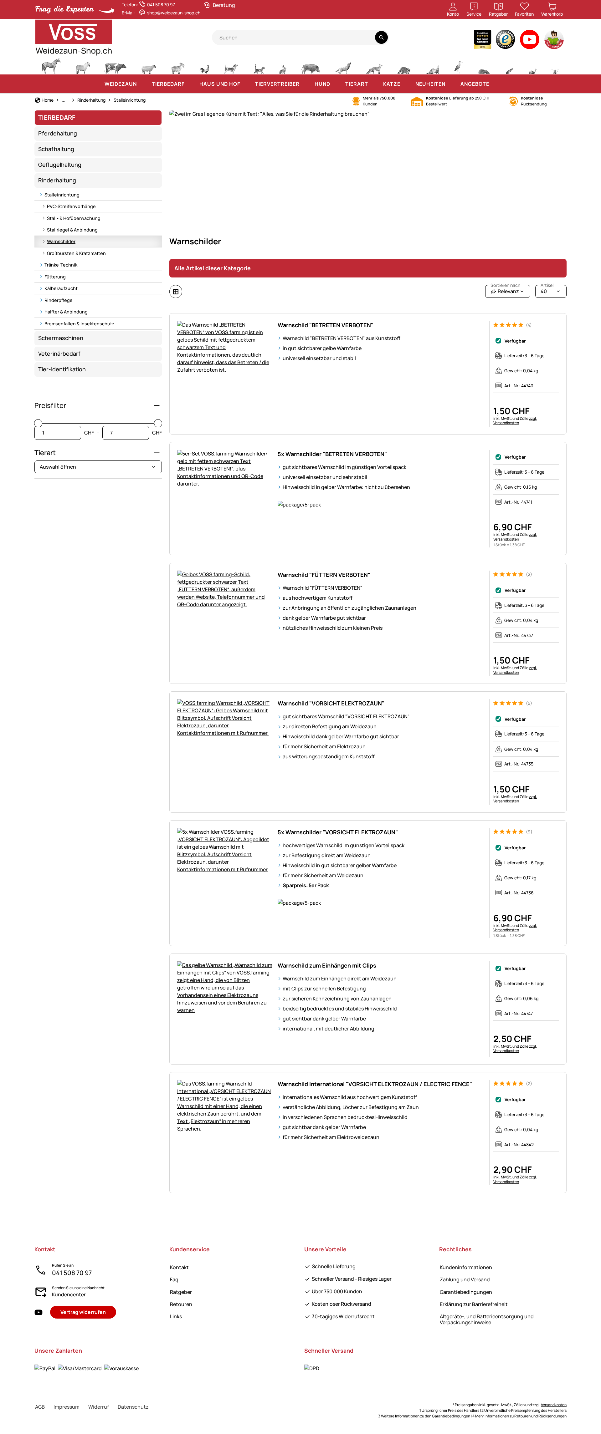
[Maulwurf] (484, 65)
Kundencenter (69, 1294)
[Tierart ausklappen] (374, 84)
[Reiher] (459, 65)
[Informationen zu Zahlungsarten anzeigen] (86, 1368)
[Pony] (82, 65)
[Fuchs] (374, 65)
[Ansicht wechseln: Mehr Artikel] (175, 291)
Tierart (45, 452)
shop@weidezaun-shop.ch (173, 13)
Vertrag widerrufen (83, 1312)
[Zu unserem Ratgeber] (554, 40)
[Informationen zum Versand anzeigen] (311, 1368)
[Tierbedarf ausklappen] (190, 84)
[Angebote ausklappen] (495, 84)
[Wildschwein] (311, 65)
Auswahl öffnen (58, 466)
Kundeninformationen (466, 1267)
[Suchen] (381, 37)
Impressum (67, 1406)
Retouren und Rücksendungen (540, 1416)
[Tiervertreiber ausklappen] (306, 84)
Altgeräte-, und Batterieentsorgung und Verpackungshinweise (487, 1319)
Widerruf (98, 1406)
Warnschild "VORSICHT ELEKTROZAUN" (331, 703)
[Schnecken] (532, 65)
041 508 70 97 (72, 1273)
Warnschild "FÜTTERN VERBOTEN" (324, 574)
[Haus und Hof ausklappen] (246, 84)
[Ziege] (178, 65)
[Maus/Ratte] (509, 65)
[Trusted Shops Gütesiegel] (505, 40)
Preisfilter (50, 405)
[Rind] (115, 65)
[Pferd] (51, 65)
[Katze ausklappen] (406, 84)
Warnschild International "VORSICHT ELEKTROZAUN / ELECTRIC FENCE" (375, 1084)
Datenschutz (133, 1406)
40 (547, 290)
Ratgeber (181, 1292)
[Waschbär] (404, 65)
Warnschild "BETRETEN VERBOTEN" (325, 325)
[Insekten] (555, 65)
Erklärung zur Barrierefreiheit (474, 1304)
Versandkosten (554, 1404)
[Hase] (282, 65)
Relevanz (505, 290)
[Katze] (259, 65)
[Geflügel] (204, 65)
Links (176, 1316)
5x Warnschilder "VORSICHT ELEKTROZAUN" (338, 832)
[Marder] (432, 65)
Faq (174, 1279)
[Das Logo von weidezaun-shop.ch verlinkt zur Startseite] (123, 37)
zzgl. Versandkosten (515, 420)
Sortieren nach (505, 285)
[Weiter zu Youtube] (530, 40)
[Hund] (231, 65)
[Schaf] (149, 65)
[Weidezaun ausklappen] (143, 84)
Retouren (181, 1304)
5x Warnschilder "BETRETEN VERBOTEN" (332, 454)
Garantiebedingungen (466, 1292)
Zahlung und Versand (465, 1279)
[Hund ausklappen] (336, 84)
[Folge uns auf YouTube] (38, 1312)
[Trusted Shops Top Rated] (482, 40)
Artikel (547, 285)
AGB (40, 1406)
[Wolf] (343, 65)
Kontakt (179, 1267)
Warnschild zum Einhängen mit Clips (327, 965)
